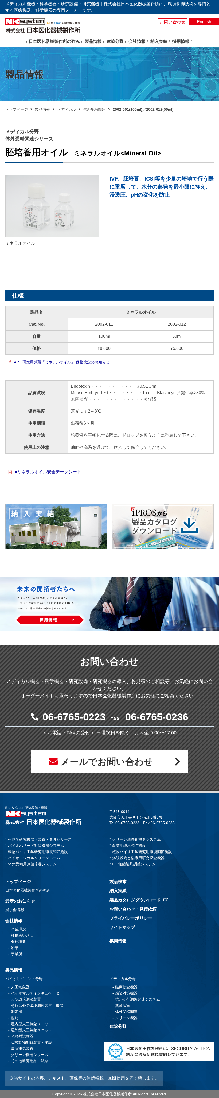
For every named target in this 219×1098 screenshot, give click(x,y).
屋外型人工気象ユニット (31, 1030)
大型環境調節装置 (26, 999)
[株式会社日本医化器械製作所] (43, 815)
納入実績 (118, 890)
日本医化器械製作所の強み (27, 890)
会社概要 (18, 941)
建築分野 (118, 1026)
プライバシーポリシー (131, 918)
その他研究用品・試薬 (29, 1061)
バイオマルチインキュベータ (35, 993)
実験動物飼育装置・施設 (31, 1042)
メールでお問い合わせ (106, 762)
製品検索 (118, 881)
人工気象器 (20, 987)
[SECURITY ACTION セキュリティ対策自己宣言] (159, 1051)
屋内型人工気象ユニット (31, 1024)
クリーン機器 (126, 1018)
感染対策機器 (126, 993)
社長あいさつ (22, 935)
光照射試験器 (22, 1036)
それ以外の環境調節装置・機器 (37, 1005)
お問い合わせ (172, 22)
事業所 (16, 954)
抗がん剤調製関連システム (137, 999)
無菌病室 (122, 1005)
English (204, 22)
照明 (14, 1018)
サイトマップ (122, 927)
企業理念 (18, 929)
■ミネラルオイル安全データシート (47, 472)
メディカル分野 (123, 979)
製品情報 (42, 109)
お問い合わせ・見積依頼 (133, 909)
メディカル (66, 109)
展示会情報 (14, 910)
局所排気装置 (22, 1048)
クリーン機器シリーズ (29, 1055)
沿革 (14, 948)
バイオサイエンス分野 (24, 979)
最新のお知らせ (20, 901)
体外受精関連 (94, 109)
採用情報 (118, 941)
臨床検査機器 (126, 987)
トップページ (16, 109)
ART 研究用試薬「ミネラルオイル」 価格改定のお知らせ (62, 362)
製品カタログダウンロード (135, 900)
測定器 (16, 1011)
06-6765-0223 (73, 717)
